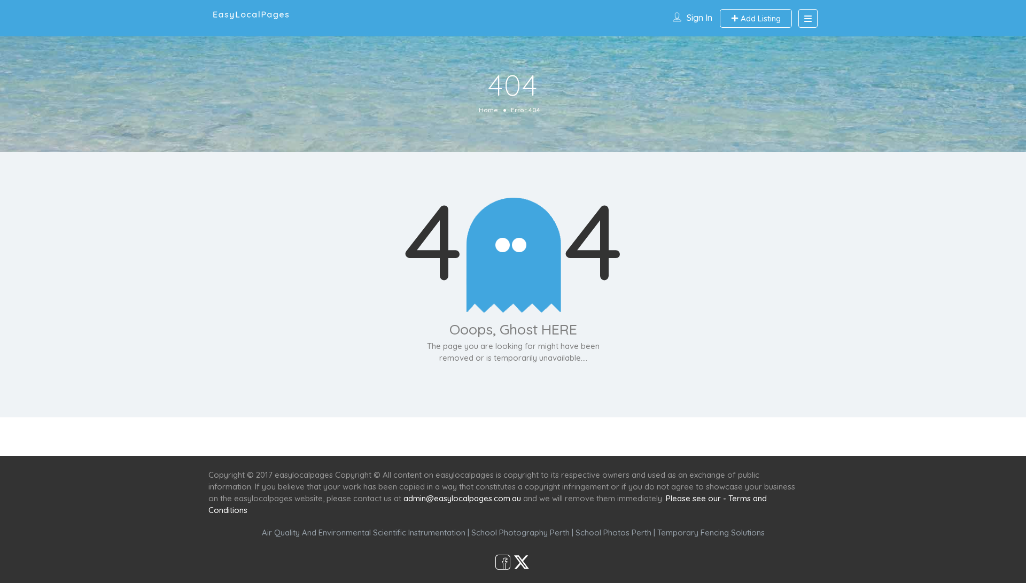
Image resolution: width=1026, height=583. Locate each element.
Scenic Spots (514, 436)
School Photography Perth (520, 532)
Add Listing (760, 18)
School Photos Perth (613, 532)
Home (488, 110)
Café (565, 436)
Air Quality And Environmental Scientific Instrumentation (363, 532)
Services (455, 436)
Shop (601, 436)
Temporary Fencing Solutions (711, 532)
